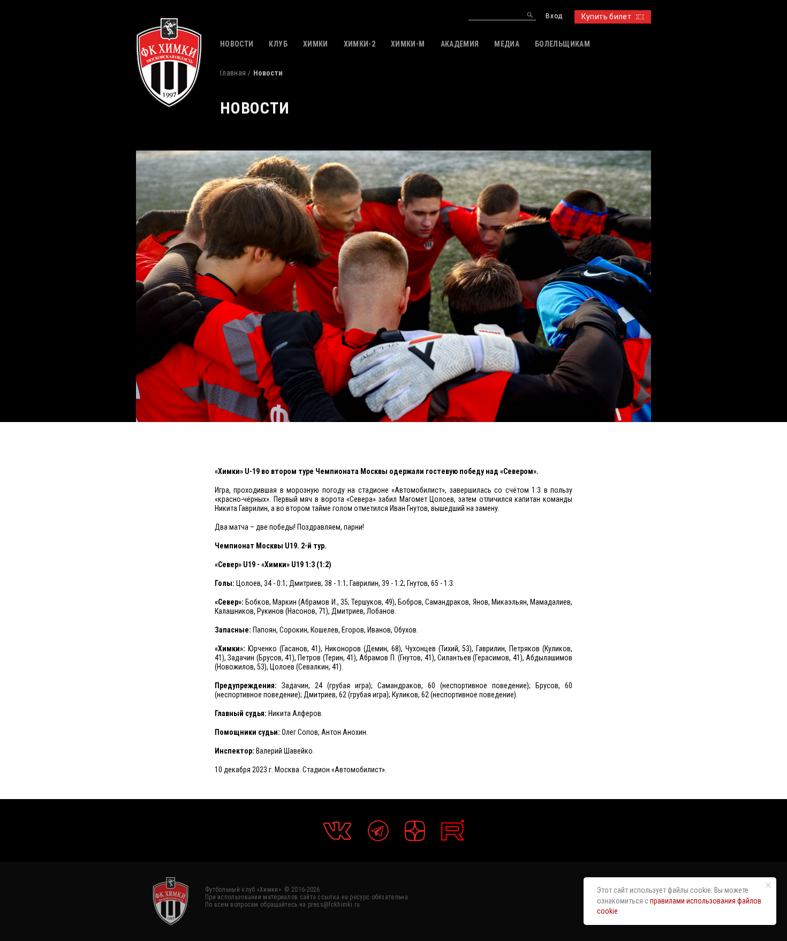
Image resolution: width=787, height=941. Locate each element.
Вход (554, 16)
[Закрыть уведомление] (768, 885)
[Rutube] (452, 830)
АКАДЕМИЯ (460, 44)
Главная (233, 73)
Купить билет (606, 16)
